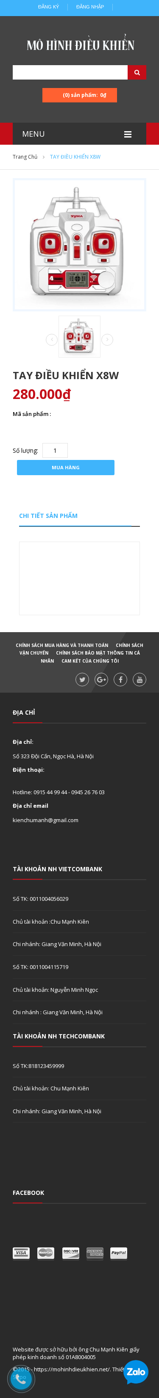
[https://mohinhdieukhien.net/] (79, 44)
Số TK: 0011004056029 (40, 899)
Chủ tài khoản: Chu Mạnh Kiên (51, 1088)
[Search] (126, 72)
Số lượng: (25, 450)
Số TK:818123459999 (38, 1066)
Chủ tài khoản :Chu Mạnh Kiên (51, 921)
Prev (52, 340)
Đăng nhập (90, 6)
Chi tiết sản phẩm (48, 516)
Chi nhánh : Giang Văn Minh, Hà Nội (58, 1012)
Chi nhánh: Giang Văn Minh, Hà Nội (57, 944)
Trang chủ (25, 156)
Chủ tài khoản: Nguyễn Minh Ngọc (55, 989)
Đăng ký (48, 6)
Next (107, 340)
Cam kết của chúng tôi (90, 661)
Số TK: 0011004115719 (40, 967)
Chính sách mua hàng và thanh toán (62, 645)
